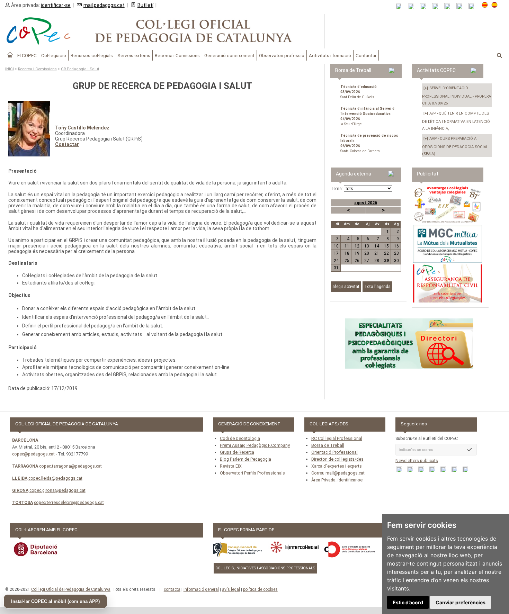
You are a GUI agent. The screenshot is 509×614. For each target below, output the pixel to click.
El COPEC (27, 55)
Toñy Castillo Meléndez (82, 127)
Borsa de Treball (327, 445)
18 (347, 253)
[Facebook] (425, 6)
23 (396, 253)
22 (386, 253)
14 (376, 246)
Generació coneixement (229, 55)
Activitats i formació (330, 55)
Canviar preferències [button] (460, 602)
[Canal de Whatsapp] (413, 6)
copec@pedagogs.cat (33, 454)
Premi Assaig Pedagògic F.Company (255, 445)
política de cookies (260, 589)
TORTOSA (22, 502)
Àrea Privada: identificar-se (337, 479)
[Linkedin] (449, 6)
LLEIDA (19, 478)
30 (396, 260)
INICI (9, 69)
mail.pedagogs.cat (104, 5)
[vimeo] (473, 6)
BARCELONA (25, 440)
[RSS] (401, 6)
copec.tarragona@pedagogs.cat (70, 466)
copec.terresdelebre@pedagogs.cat (69, 502)
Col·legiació (53, 55)
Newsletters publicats (416, 460)
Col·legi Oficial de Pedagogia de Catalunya (70, 589)
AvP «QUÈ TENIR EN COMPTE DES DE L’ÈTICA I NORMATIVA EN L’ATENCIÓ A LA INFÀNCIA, (456, 121)
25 (347, 260)
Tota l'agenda (377, 286)
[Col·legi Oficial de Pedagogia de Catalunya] (162, 31)
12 (357, 246)
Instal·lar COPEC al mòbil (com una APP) (55, 601)
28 (376, 260)
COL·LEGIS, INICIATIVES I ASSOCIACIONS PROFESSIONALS (265, 568)
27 (366, 260)
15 (386, 246)
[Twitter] (437, 6)
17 (336, 253)
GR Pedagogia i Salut (80, 69)
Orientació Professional (334, 452)
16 (396, 246)
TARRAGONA (25, 466)
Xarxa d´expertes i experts (336, 466)
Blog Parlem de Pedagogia (245, 459)
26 (357, 260)
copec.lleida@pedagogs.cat (55, 478)
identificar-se (56, 5)
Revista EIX (231, 466)
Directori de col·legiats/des (337, 459)
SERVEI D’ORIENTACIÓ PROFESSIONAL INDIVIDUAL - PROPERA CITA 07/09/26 (456, 96)
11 (347, 246)
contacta (172, 589)
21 (376, 253)
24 (336, 260)
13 (366, 246)
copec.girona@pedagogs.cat (57, 490)
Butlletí (145, 5)
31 (336, 267)
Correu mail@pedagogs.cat (338, 473)
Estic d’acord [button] (408, 602)
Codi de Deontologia (240, 438)
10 (336, 246)
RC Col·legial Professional (336, 438)
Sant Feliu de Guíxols (358, 92)
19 (357, 253)
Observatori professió (281, 55)
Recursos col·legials (92, 55)
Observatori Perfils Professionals (252, 473)
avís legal (231, 589)
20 (366, 253)
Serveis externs (133, 55)
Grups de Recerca (237, 452)
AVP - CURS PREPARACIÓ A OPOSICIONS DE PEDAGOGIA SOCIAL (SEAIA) (455, 146)
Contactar (366, 55)
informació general (201, 589)
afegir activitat (345, 286)
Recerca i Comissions (177, 55)
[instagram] (461, 6)
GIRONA (20, 490)
